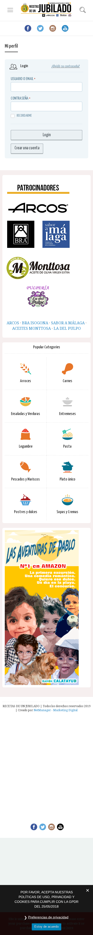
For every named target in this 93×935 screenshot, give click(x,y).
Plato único (67, 479)
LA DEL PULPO (67, 328)
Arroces (25, 381)
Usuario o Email (22, 79)
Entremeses (67, 414)
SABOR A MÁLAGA (68, 323)
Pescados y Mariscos (25, 479)
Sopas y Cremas (67, 512)
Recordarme (24, 115)
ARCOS (13, 323)
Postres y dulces (25, 512)
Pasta (67, 447)
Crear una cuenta (27, 148)
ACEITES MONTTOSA (31, 328)
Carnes (67, 381)
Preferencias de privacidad (48, 917)
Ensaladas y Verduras (25, 414)
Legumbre (25, 447)
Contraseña (19, 98)
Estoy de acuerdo (46, 926)
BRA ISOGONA (35, 323)
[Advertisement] (46, 764)
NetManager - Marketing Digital (56, 710)
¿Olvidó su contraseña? (65, 66)
